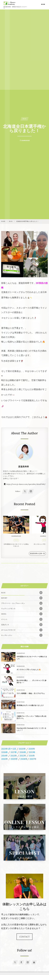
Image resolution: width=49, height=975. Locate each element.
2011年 (32, 755)
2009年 (14, 759)
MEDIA (21, 614)
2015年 (32, 752)
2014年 (4, 755)
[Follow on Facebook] (21, 962)
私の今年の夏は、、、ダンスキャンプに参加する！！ (31, 681)
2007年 (32, 759)
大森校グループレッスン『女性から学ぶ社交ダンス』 (31, 717)
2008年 (23, 759)
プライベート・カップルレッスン (21, 603)
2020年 (22, 748)
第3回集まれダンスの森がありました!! (30, 705)
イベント (21, 619)
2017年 (13, 752)
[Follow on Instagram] (27, 962)
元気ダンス (21, 625)
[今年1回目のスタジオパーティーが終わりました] (16, 525)
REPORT (21, 598)
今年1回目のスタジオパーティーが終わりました (16, 545)
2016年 (22, 752)
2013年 (13, 755)
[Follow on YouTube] (34, 962)
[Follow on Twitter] (15, 962)
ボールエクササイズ (21, 630)
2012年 (23, 755)
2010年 (4, 759)
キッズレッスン (21, 635)
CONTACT (24, 936)
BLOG (16, 540)
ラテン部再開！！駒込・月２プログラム (31, 693)
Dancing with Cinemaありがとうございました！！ (31, 729)
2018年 (4, 752)
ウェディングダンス (21, 609)
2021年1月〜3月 (8, 748)
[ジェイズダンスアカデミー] (9, 3)
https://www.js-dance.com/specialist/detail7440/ (26, 484)
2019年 (31, 748)
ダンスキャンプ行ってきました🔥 (29, 670)
